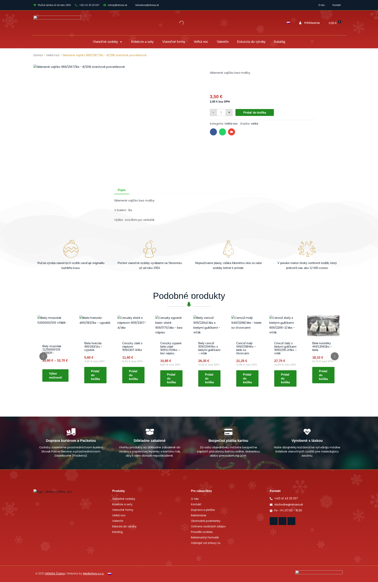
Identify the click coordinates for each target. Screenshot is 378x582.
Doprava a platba (203, 510)
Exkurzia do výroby (124, 526)
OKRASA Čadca (55, 573)
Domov (38, 55)
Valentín (117, 521)
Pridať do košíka (254, 112)
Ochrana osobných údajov (208, 526)
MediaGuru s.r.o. (93, 573)
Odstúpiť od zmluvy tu (205, 543)
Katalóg (117, 532)
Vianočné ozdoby (123, 499)
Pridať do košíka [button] (95, 375)
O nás (321, 5)
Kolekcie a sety (122, 504)
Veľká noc (53, 55)
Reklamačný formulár (205, 537)
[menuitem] (288, 22)
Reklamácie (198, 515)
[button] (108, 41)
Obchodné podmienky (205, 521)
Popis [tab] (122, 190)
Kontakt (337, 5)
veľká (254, 124)
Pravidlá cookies (202, 532)
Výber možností (55, 375)
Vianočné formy (122, 510)
